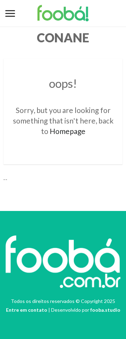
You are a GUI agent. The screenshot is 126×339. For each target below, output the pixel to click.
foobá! (63, 15)
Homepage (67, 131)
